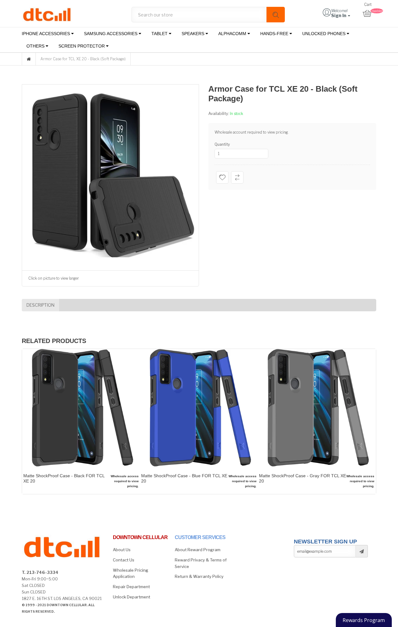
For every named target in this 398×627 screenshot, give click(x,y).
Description (40, 305)
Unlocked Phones (324, 33)
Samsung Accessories (111, 33)
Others (36, 45)
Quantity (222, 144)
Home (29, 59)
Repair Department (131, 586)
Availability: (219, 113)
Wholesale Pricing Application (130, 573)
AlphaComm (233, 33)
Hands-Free (274, 33)
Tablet (160, 33)
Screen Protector (82, 45)
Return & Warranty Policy (199, 576)
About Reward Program (197, 549)
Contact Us (123, 559)
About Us (122, 549)
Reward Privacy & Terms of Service (201, 563)
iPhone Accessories (46, 33)
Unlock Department (131, 596)
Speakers (194, 33)
